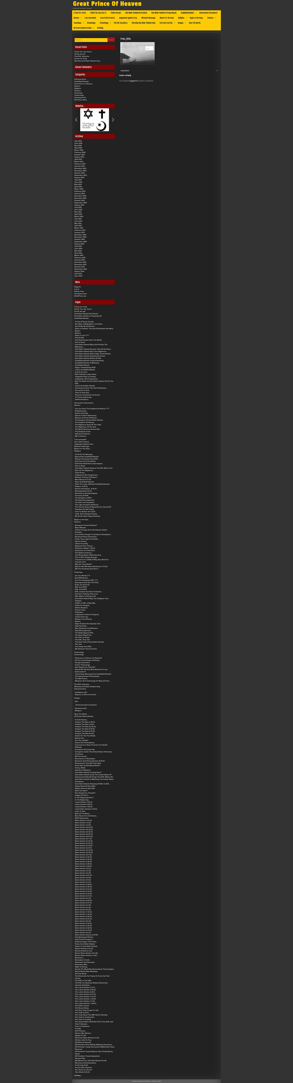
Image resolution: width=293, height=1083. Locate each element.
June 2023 (78, 182)
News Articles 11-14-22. (84, 841)
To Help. (78, 1028)
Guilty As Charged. (82, 605)
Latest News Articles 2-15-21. (86, 809)
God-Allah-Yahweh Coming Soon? (88, 772)
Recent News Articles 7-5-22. (86, 955)
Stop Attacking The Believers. (86, 628)
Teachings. (78, 23)
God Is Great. (80, 342)
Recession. (79, 958)
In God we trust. (81, 372)
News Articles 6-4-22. (83, 907)
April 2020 (78, 253)
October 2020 (79, 239)
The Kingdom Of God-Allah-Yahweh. (89, 420)
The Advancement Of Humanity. (87, 676)
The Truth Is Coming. (83, 1019)
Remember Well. (81, 964)
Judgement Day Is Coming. (85, 376)
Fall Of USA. (79, 338)
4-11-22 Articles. (81, 720)
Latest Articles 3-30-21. (84, 804)
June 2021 (78, 221)
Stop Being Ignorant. (83, 630)
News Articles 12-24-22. (84, 852)
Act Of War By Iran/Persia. (85, 326)
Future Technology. (82, 665)
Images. (181, 23)
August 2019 (79, 271)
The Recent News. (82, 1008)
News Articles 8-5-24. (83, 921)
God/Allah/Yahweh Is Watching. (87, 363)
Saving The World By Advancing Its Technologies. (94, 969)
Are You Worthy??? (82, 576)
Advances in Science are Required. (88, 658)
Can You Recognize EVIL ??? (86, 580)
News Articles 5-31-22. (83, 889)
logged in (134, 81)
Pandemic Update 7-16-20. (85, 548)
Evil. (76, 701)
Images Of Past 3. (82, 795)
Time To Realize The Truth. (85, 511)
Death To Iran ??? (82, 335)
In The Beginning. (82, 800)
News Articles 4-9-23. (83, 880)
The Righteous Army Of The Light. (88, 425)
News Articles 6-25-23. (83, 900)
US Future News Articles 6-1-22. (87, 1038)
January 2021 (79, 232)
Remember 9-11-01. (82, 960)
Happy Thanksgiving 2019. (85, 367)
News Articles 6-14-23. (83, 893)
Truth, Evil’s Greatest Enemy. (86, 514)
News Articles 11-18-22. (84, 845)
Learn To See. (80, 811)
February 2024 (79, 164)
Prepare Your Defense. (83, 619)
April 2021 (78, 225)
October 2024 (79, 155)
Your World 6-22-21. (82, 1072)
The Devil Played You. (83, 635)
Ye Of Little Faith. (81, 1065)
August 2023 (79, 177)
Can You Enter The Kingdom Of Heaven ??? (92, 408)
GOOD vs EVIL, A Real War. (85, 603)
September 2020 (80, 241)
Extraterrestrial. (166, 23)
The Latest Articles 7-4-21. (85, 1001)
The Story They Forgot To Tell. (87, 1010)
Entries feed (79, 291)
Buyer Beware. (80, 527)
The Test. (78, 644)
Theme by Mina (156, 1081)
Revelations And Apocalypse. (86, 493)
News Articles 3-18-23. (83, 861)
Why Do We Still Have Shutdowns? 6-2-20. (91, 566)
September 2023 (80, 175)
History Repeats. (81, 608)
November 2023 (80, 171)
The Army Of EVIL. (82, 495)
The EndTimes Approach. (85, 500)
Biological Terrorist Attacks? (86, 525)
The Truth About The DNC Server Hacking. (91, 1015)
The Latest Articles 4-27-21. (85, 994)
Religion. (181, 18)
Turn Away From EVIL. (83, 646)
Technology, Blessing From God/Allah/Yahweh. (93, 674)
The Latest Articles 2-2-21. (85, 987)
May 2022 (78, 212)
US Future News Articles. (83, 28)
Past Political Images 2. (84, 939)
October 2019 (79, 267)
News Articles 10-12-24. (84, 827)
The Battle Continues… (84, 553)
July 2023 (78, 180)
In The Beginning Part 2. (84, 797)
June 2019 (78, 276)
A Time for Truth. (80, 13)
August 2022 (79, 205)
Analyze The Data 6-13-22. (85, 731)
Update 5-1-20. (80, 1035)
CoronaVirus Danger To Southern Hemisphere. (93, 534)
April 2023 (78, 187)
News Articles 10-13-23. (84, 829)
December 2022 (80, 196)
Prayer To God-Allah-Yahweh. (86, 946)
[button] (76, 119)
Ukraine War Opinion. (83, 1033)
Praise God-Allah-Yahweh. (85, 944)
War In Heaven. (81, 436)
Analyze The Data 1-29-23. (85, 722)
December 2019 (80, 262)
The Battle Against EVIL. (84, 633)
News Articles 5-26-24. (83, 887)
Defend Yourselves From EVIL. (87, 459)
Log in (76, 289)
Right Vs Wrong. (81, 967)
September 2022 (80, 203)
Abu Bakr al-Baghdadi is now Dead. (89, 324)
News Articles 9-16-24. (83, 926)
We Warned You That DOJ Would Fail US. (91, 1060)
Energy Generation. (82, 662)
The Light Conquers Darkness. (87, 505)
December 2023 (80, 168)
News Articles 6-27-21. (83, 903)
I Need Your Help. (81, 543)
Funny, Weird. (80, 768)
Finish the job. (116, 13)
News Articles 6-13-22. (83, 891)
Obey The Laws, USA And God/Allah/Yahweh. (92, 484)
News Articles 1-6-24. (83, 825)
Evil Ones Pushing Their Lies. (86, 594)
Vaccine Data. (80, 1058)
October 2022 (79, 200)
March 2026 (78, 150)
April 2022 (78, 214)
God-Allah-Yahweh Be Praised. (136, 13)
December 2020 (80, 235)
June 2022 (78, 209)
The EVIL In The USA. (83, 980)
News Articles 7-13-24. (83, 914)
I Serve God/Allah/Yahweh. (85, 370)
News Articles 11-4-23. (83, 848)
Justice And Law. (81, 617)
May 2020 (78, 251)
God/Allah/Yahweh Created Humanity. (89, 360)
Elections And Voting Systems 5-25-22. (90, 761)
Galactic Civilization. (83, 770)
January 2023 (79, 193)
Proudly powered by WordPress (141, 1081)
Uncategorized (80, 97)
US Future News (80, 100)
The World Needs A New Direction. (88, 555)
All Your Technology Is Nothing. (87, 660)
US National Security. (83, 1042)
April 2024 (78, 159)
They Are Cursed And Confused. (87, 395)
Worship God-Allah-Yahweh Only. (144, 23)
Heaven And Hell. (81, 413)
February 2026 (79, 152)
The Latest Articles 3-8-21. (85, 992)
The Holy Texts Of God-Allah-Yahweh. (89, 642)
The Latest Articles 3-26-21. (85, 990)
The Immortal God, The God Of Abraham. (91, 388)
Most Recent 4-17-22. (83, 479)
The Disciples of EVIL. (83, 498)
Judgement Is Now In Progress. (87, 614)
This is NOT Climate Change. (86, 557)
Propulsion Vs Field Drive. (85, 550)
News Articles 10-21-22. (84, 834)
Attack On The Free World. (85, 736)
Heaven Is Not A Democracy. (86, 415)
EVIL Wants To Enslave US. (85, 596)
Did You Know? (81, 756)
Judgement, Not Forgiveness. (86, 379)
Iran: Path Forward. (107, 18)
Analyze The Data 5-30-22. (85, 729)
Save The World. (195, 23)
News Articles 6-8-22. (83, 910)
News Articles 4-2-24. (83, 873)
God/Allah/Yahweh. (187, 13)
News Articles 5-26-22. (83, 884)
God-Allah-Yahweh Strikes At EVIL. (88, 358)
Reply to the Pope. (196, 18)
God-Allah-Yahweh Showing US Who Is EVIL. (92, 784)
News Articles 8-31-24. (83, 919)
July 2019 (78, 274)
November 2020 (80, 237)
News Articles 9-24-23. (83, 930)
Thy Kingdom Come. (83, 431)
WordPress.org (80, 296)
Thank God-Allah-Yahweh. (85, 386)
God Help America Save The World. (88, 340)
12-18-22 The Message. (84, 454)
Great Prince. (80, 473)
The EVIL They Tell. (82, 640)
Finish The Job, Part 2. (98, 13)
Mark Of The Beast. (82, 813)
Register (77, 287)
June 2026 (78, 143)
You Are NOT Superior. (83, 1067)
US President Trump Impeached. (87, 1056)
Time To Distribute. (82, 1026)
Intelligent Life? (81, 692)
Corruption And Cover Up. (85, 749)
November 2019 (80, 264)
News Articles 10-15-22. (84, 832)
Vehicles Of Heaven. (83, 434)
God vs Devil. (80, 466)
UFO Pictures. (80, 1031)
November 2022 (80, 198)
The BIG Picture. (81, 678)
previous (125, 71)
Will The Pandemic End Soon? (87, 569)
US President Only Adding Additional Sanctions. (94, 1044)
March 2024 (78, 161)
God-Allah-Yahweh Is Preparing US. (164, 13)
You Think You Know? (83, 1070)
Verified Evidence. (82, 399)
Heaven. (76, 18)
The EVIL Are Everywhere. (85, 502)
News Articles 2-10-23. (83, 857)
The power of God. (82, 390)
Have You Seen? (81, 791)
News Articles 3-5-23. (83, 868)
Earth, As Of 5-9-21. (82, 585)
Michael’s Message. (148, 18)
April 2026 (78, 148)
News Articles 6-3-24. (83, 905)
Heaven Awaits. (81, 541)
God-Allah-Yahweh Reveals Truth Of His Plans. (93, 349)
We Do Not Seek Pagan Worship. (87, 516)
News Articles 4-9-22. (83, 877)
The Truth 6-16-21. (82, 1012)
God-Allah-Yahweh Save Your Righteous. (91, 351)
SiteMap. (100, 28)
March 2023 (78, 189)
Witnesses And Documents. (85, 1063)
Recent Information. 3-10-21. (86, 489)
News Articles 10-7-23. (83, 839)
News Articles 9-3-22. (83, 932)
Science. (210, 18)
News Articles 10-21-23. (84, 836)
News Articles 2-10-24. (83, 859)
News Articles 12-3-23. (83, 855)
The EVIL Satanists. (121, 23)
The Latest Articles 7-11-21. (85, 996)
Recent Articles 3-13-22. (84, 948)
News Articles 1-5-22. (83, 823)
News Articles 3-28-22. (83, 864)
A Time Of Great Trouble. (84, 322)
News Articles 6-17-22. (83, 896)
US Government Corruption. (86, 705)
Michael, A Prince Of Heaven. (86, 418)
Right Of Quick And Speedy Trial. (88, 624)
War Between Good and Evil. (86, 649)
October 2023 (79, 173)
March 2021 (78, 228)
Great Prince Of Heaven (107, 4)
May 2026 (78, 145)
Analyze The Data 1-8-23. (84, 724)
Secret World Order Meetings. (86, 971)
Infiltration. (79, 612)
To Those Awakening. (83, 397)
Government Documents (208, 13)
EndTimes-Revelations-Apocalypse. (89, 463)
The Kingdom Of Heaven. (85, 422)
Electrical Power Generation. (86, 537)
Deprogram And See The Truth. (87, 582)
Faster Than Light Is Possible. (86, 539)
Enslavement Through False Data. (88, 763)
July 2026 (78, 141)
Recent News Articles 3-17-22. (86, 953)
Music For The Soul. (167, 18)
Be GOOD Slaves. (81, 578)
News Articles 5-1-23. (83, 882)
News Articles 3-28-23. (83, 866)
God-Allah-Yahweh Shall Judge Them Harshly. (93, 354)
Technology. (91, 23)
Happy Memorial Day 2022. (85, 786)
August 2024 (79, 157)
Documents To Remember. (85, 759)
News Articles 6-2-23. (83, 898)
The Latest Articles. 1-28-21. (86, 1003)
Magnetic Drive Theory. (84, 546)
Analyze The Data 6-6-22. (84, 733)
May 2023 (78, 184)
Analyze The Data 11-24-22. (85, 726)
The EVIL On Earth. (82, 637)
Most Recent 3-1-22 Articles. (86, 816)
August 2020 (79, 244)
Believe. (78, 333)
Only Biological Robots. (84, 937)
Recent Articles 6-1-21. (83, 951)
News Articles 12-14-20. (84, 850)
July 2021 (78, 219)
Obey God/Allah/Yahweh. (84, 482)
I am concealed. (90, 18)
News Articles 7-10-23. (83, 912)
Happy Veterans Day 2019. (85, 788)
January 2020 (79, 260)
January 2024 (79, 166)
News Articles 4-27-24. (83, 875)
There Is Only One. (82, 392)
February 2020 (79, 258)
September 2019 (80, 269)
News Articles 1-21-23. (83, 820)
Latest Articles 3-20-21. (84, 802)
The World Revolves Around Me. (87, 429)
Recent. (78, 621)
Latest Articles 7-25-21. (84, 807)
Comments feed (80, 294)
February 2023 (79, 191)
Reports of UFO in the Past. (85, 694)
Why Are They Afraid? (83, 564)
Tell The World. (81, 974)
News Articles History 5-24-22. (86, 935)
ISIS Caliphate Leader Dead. (86, 374)
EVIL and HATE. (81, 589)
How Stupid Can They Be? (85, 667)
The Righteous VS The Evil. (85, 427)
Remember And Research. (85, 962)
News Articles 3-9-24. (83, 871)
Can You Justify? (81, 740)
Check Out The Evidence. (85, 743)
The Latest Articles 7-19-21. (85, 999)
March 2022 (78, 216)
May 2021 (78, 223)
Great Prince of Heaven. (83, 84)
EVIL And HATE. (81, 587)
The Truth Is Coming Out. (85, 1017)
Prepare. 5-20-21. (81, 486)
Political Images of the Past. (86, 942)
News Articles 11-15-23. (84, 843)
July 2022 (78, 207)
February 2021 (79, 230)
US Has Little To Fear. (83, 1040)
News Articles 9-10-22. (83, 923)
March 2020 (78, 255)
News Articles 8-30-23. (83, 916)
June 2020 (78, 248)
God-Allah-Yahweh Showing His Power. (90, 356)
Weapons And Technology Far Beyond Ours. (92, 681)
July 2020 (78, 246)
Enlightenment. (81, 411)
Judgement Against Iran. (128, 18)
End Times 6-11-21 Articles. (85, 461)
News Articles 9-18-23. (83, 928)
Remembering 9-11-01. (83, 491)
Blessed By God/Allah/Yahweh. (87, 457)
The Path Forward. (82, 1006)
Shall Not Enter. (81, 626)
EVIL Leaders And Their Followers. (88, 592)
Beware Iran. (80, 738)
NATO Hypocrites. (82, 818)
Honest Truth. (80, 610)
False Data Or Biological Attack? (87, 765)
